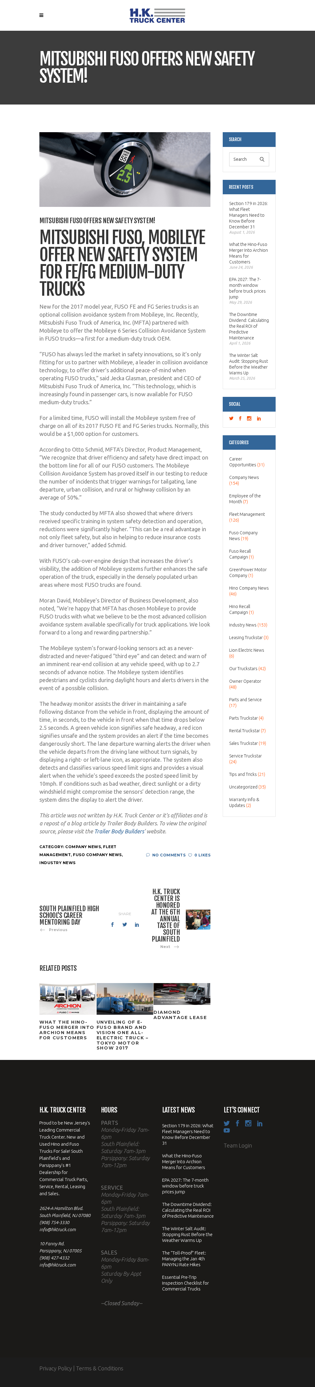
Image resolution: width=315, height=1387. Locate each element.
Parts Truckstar (243, 718)
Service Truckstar (245, 755)
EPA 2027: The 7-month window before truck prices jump (247, 288)
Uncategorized (243, 786)
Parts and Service (245, 699)
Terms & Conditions (99, 1368)
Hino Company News (249, 588)
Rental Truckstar (244, 730)
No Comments (168, 855)
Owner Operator (245, 681)
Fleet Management (247, 514)
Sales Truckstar (243, 743)
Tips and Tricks (243, 774)
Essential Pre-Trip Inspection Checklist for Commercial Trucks (185, 1282)
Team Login (238, 1145)
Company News (83, 846)
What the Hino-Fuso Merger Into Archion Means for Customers (248, 253)
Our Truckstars (243, 668)
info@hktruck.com (57, 1229)
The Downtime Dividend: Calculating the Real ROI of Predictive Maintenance (249, 326)
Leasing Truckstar (246, 637)
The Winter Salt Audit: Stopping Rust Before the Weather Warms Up (248, 364)
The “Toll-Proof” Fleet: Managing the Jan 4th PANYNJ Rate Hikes (184, 1258)
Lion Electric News (246, 650)
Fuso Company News (97, 854)
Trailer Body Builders (119, 831)
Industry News (57, 862)
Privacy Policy (55, 1368)
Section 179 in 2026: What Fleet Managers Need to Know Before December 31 (248, 215)
